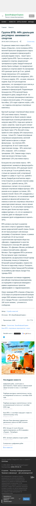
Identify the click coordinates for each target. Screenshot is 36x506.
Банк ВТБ (5, 328)
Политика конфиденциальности (20, 470)
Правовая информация (9, 473)
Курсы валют (22, 22)
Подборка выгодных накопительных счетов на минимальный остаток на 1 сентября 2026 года (17, 405)
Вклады (31, 22)
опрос (28, 328)
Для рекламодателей (25, 473)
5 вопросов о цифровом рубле (13, 443)
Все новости (7, 447)
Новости (12, 22)
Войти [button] (32, 16)
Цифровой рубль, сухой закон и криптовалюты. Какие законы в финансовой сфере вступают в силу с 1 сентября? (17, 385)
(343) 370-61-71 (16, 467)
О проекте (5, 470)
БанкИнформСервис (21, 325)
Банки (4, 22)
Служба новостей (12, 311)
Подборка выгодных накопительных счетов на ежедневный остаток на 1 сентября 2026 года (17, 395)
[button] (3, 16)
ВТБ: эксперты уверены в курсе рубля (15, 438)
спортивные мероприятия (17, 328)
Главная (4, 27)
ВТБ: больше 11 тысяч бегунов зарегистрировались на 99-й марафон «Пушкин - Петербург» (15, 430)
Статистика (30, 41)
